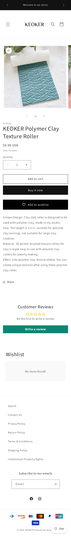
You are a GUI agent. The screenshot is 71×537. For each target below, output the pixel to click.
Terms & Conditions (20, 441)
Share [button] (10, 282)
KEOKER (29, 530)
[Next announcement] (63, 5)
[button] (8, 24)
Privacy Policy (16, 423)
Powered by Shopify (44, 530)
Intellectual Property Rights (26, 459)
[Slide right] (44, 116)
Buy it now (35, 190)
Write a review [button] (35, 329)
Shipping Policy (17, 450)
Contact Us (15, 415)
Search (12, 406)
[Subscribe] (55, 484)
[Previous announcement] (7, 5)
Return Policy (16, 432)
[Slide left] (26, 116)
